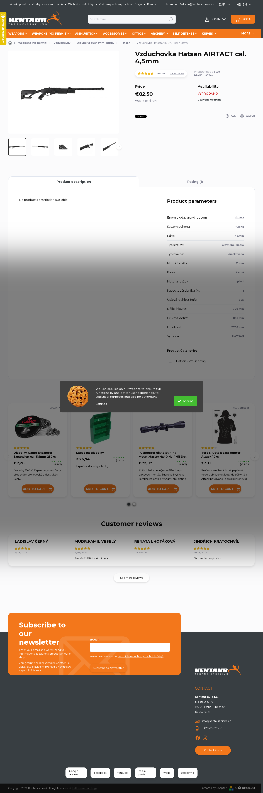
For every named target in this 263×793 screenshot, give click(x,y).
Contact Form (213, 750)
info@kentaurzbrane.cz (216, 721)
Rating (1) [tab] (195, 182)
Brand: (203, 75)
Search (171, 19)
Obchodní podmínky (80, 4)
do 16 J (239, 217)
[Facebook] (197, 737)
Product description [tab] (74, 182)
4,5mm (239, 235)
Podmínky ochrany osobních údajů (120, 4)
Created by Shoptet (214, 788)
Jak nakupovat (17, 4)
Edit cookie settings (84, 788)
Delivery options (209, 99)
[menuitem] (18, 33)
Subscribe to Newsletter (108, 668)
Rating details (177, 73)
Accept (188, 401)
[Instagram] (205, 737)
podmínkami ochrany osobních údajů (141, 656)
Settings (101, 403)
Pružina (239, 226)
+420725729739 (212, 728)
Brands (151, 4)
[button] (129, 504)
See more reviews (131, 577)
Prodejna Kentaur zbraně (47, 4)
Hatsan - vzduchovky (191, 361)
